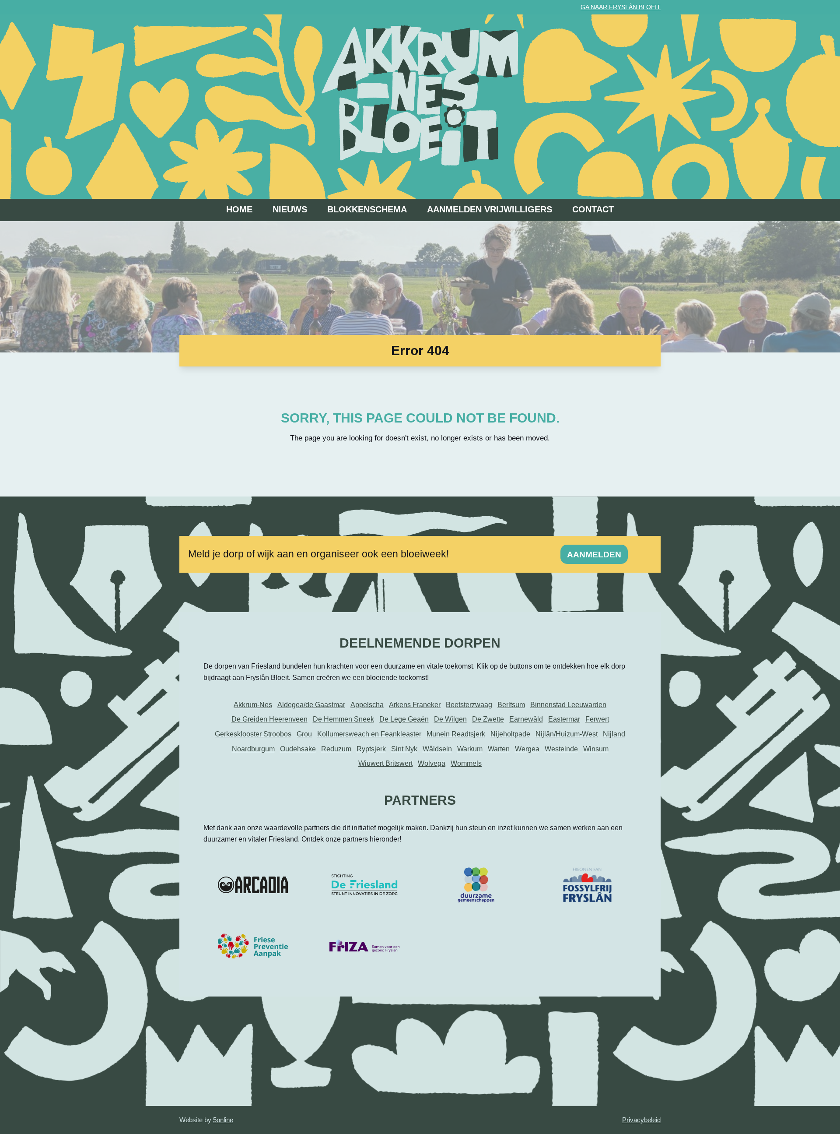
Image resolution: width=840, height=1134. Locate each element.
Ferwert (597, 719)
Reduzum (336, 749)
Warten (499, 749)
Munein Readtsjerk (456, 734)
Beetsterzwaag (469, 704)
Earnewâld (526, 719)
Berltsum (511, 704)
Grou (304, 734)
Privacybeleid (641, 1119)
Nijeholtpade (510, 734)
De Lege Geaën (404, 719)
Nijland (614, 734)
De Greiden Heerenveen (269, 719)
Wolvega (431, 763)
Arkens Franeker (415, 704)
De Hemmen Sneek (343, 719)
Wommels (466, 763)
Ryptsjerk (371, 749)
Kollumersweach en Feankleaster (369, 734)
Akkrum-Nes (253, 704)
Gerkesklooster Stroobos (253, 734)
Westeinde (561, 749)
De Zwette (488, 719)
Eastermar (564, 719)
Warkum (470, 749)
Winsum (596, 749)
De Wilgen (450, 719)
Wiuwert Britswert (385, 763)
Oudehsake (298, 749)
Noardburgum (253, 749)
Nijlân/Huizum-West (567, 734)
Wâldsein (437, 749)
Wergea (527, 749)
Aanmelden (594, 554)
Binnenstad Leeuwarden (568, 704)
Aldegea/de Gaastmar (311, 704)
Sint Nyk (404, 749)
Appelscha (367, 704)
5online (223, 1119)
